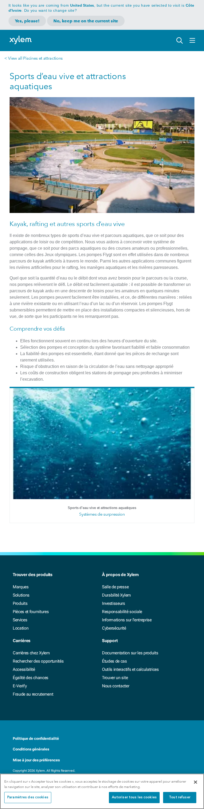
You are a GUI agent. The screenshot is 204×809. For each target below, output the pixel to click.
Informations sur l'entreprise (127, 619)
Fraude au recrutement (33, 694)
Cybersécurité (114, 628)
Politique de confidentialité (36, 738)
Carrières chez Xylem (31, 652)
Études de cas (114, 661)
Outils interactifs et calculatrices (130, 669)
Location (20, 628)
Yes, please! (27, 20)
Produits (20, 603)
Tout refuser (179, 797)
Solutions (21, 595)
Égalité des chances (30, 677)
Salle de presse (115, 586)
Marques (21, 586)
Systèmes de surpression (102, 514)
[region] (102, 791)
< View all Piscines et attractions (33, 58)
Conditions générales (31, 749)
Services (20, 619)
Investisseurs (113, 603)
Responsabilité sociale (122, 611)
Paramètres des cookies (27, 797)
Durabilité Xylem (116, 595)
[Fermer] (195, 782)
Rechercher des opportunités (38, 661)
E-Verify (20, 685)
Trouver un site (115, 677)
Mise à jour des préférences (36, 760)
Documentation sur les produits (130, 652)
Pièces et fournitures (31, 611)
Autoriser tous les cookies (134, 797)
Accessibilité (24, 669)
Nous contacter (115, 685)
